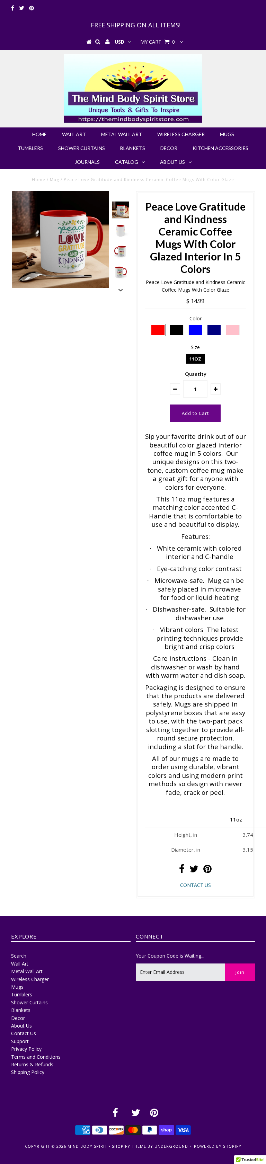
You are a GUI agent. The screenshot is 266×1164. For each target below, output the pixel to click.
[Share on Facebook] (182, 870)
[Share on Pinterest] (207, 870)
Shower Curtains (81, 148)
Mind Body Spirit (87, 1146)
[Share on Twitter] (193, 870)
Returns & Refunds (32, 1064)
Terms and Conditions (36, 1057)
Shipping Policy (27, 1072)
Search (18, 955)
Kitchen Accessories (220, 148)
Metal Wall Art (121, 134)
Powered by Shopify (217, 1146)
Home (39, 134)
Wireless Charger (181, 134)
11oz (195, 359)
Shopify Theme (129, 1146)
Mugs (227, 134)
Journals (87, 162)
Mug (54, 180)
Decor (168, 148)
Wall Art (74, 134)
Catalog (126, 162)
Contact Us (23, 1033)
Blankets (132, 148)
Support (20, 1041)
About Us (172, 162)
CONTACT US (195, 885)
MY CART (157, 41)
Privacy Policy (26, 1049)
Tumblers (30, 148)
